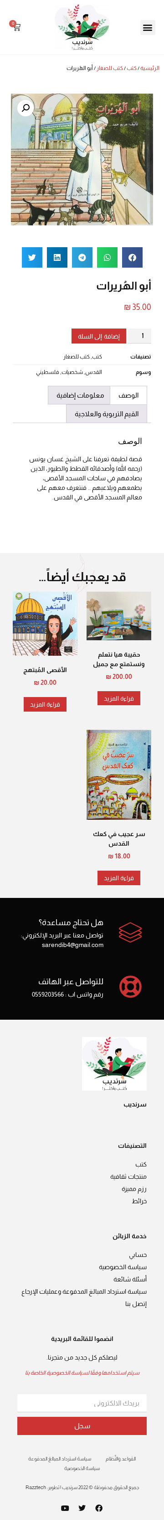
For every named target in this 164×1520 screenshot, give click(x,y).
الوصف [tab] (128, 395)
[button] (147, 27)
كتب (132, 68)
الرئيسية (149, 68)
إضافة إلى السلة (99, 336)
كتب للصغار (110, 68)
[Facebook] (99, 1508)
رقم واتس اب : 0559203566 (67, 994)
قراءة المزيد (119, 698)
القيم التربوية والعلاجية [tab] (106, 414)
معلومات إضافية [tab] (80, 395)
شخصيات (72, 372)
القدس (93, 372)
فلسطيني (47, 372)
